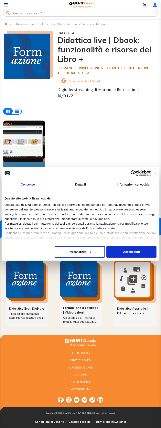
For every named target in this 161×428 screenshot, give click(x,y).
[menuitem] (61, 400)
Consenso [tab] (28, 184)
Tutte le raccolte (23, 24)
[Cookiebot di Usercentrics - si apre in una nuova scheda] (133, 173)
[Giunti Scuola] (81, 5)
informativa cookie (101, 228)
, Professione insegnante (98, 68)
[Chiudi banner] (155, 173)
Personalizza (77, 251)
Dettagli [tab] (80, 184)
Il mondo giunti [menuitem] (80, 367)
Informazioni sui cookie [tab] (133, 184)
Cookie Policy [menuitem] (80, 353)
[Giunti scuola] (80, 342)
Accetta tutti (131, 251)
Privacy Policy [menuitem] (80, 360)
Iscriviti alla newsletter (110, 421)
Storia (83, 73)
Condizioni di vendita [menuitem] (49, 421)
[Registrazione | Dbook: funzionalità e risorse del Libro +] (24, 141)
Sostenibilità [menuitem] (80, 382)
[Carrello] (144, 4)
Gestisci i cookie (80, 421)
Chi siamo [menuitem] (80, 375)
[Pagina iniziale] (6, 24)
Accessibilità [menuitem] (80, 389)
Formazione (67, 68)
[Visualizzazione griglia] (12, 111)
